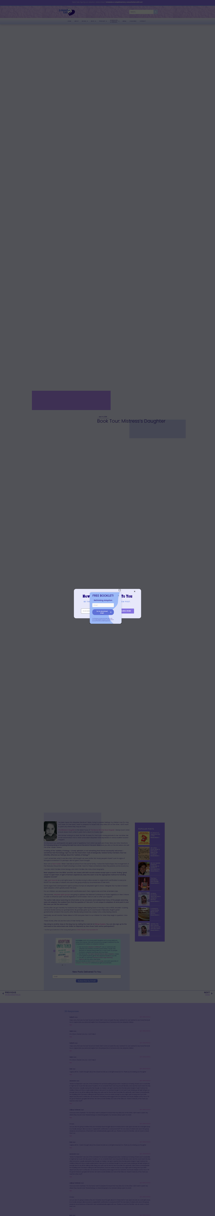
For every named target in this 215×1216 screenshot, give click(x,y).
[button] (134, 591)
